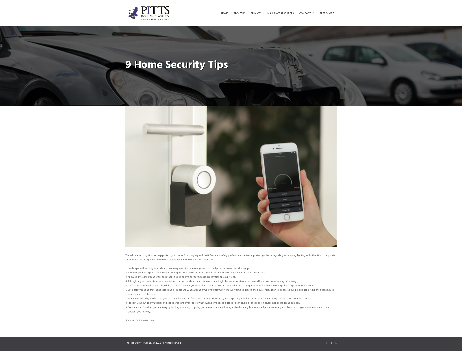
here (152, 320)
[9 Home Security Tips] (231, 176)
